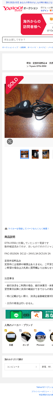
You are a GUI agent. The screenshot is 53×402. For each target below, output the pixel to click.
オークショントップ (10, 47)
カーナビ (42, 47)
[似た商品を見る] (10, 141)
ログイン (44, 10)
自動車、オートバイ (28, 47)
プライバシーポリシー (40, 391)
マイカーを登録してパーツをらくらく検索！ (28, 228)
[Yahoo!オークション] (20, 7)
